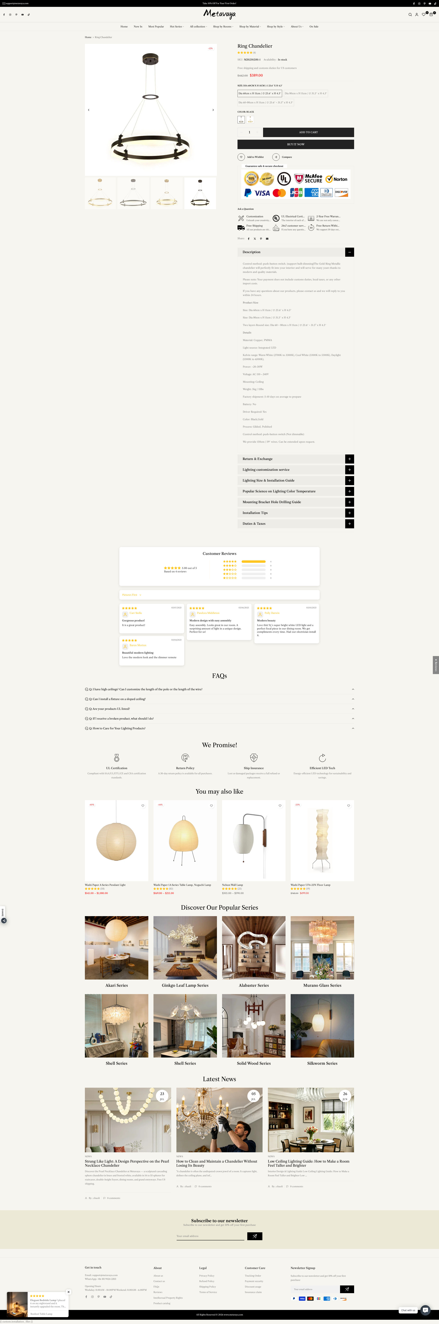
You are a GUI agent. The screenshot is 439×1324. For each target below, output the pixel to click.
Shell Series (116, 1063)
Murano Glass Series (322, 985)
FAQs (156, 1286)
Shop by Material (249, 26)
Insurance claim (253, 1292)
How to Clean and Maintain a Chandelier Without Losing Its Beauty (216, 1163)
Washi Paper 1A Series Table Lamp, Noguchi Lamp (182, 885)
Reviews (157, 1292)
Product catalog (161, 1303)
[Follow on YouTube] (429, 3)
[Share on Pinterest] (261, 238)
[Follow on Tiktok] (435, 3)
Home (124, 26)
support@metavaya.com (17, 3)
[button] (245, 52)
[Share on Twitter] (254, 238)
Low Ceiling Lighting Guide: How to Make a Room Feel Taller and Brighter (308, 1163)
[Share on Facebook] (248, 238)
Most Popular (156, 26)
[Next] (210, 110)
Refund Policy (206, 1281)
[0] (424, 15)
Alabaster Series (254, 985)
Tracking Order (253, 1275)
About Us (296, 26)
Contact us (159, 1281)
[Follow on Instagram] (419, 3)
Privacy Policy (206, 1275)
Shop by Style (275, 26)
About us (158, 1275)
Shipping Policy (207, 1286)
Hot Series (176, 26)
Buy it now (296, 144)
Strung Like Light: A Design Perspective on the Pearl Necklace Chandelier (127, 1163)
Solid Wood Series (254, 1063)
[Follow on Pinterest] (424, 3)
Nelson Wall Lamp (232, 885)
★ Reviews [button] (436, 665)
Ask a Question (246, 209)
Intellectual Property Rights (168, 1297)
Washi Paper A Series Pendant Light (105, 885)
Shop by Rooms (222, 26)
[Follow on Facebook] (413, 3)
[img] (129, 608)
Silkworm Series (322, 1063)
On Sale (314, 26)
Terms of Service (208, 1292)
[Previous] (91, 110)
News (88, 1156)
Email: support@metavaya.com (101, 1275)
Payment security (254, 1281)
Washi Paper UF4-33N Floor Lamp (310, 885)
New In (138, 26)
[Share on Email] (267, 238)
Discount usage (253, 1286)
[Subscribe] (254, 1236)
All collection (197, 26)
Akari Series (116, 985)
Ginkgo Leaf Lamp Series (185, 985)
